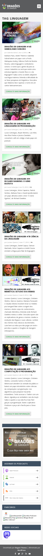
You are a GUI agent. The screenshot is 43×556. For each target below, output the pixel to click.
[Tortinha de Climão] (6, 516)
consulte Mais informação (18, 91)
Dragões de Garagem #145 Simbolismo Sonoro (17, 47)
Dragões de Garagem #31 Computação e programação (20, 370)
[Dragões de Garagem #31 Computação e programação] (21, 355)
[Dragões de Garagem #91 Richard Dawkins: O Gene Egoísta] (21, 164)
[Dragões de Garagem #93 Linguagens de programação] (21, 109)
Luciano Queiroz (12, 242)
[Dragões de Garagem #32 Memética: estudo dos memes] (21, 275)
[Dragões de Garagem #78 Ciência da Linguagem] (21, 222)
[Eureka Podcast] (29, 516)
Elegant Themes (21, 548)
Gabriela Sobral (12, 53)
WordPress (22, 550)
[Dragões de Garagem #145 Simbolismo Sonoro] (21, 32)
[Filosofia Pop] (9, 518)
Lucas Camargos (12, 129)
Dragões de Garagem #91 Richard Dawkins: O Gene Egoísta (17, 181)
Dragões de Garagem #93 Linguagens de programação (20, 124)
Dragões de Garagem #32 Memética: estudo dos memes (19, 290)
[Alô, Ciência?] (9, 520)
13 (30, 375)
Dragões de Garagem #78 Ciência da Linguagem (21, 237)
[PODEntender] (16, 516)
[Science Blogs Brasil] (24, 518)
